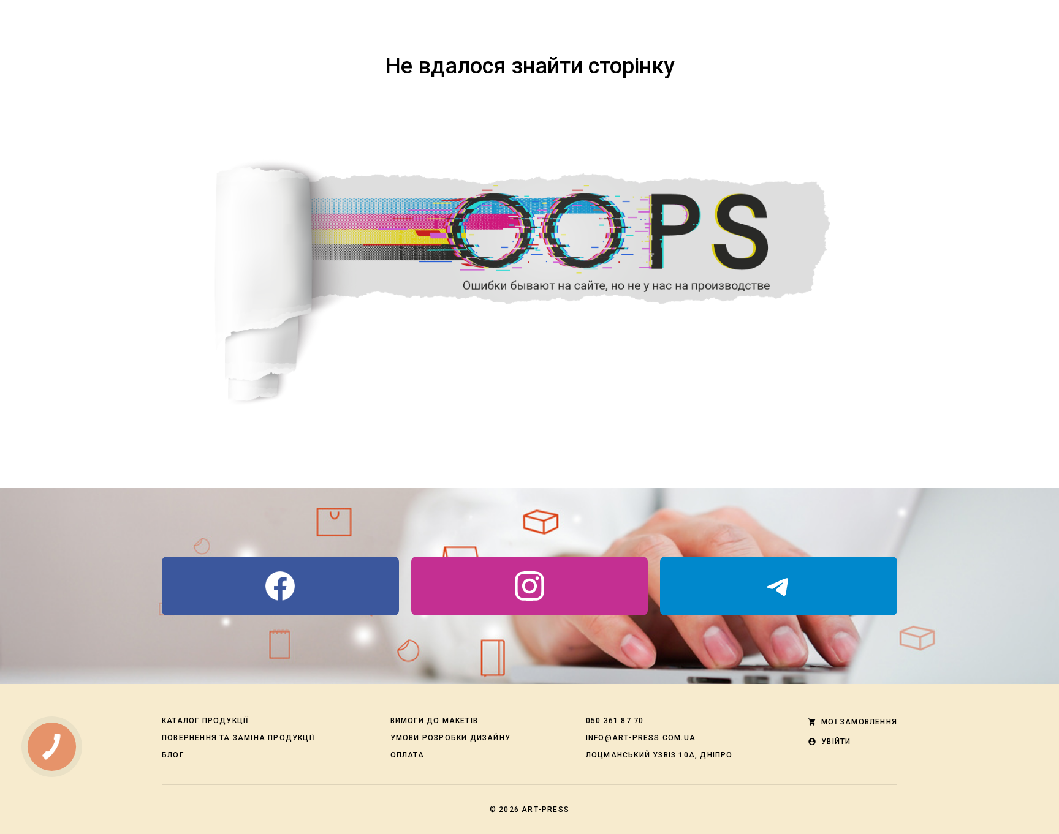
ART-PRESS (545, 809)
